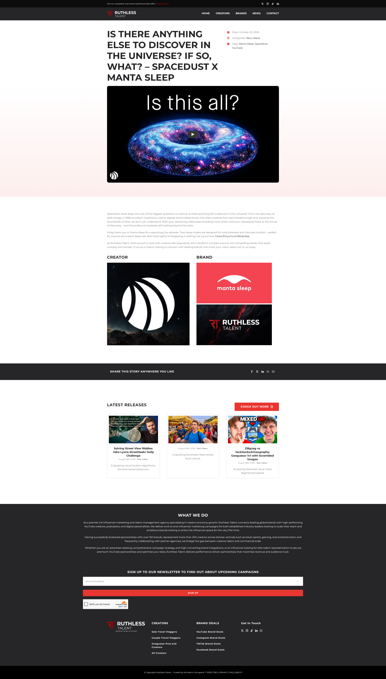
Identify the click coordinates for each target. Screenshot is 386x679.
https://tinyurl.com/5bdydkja (232, 236)
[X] (257, 372)
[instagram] (268, 4)
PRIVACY (223, 672)
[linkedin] (278, 4)
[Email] (273, 372)
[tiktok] (273, 4)
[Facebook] (252, 372)
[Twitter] (242, 630)
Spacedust (261, 43)
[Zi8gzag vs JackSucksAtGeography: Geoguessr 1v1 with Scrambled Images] (252, 429)
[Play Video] (193, 134)
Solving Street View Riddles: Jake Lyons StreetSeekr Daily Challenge (133, 452)
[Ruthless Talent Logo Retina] (121, 11)
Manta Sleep (246, 43)
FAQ (231, 672)
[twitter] (262, 4)
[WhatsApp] (268, 372)
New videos (253, 38)
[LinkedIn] (262, 372)
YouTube (237, 47)
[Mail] (261, 630)
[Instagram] (247, 630)
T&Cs (215, 672)
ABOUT (238, 672)
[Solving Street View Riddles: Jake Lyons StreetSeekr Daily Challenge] (133, 429)
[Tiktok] (251, 630)
